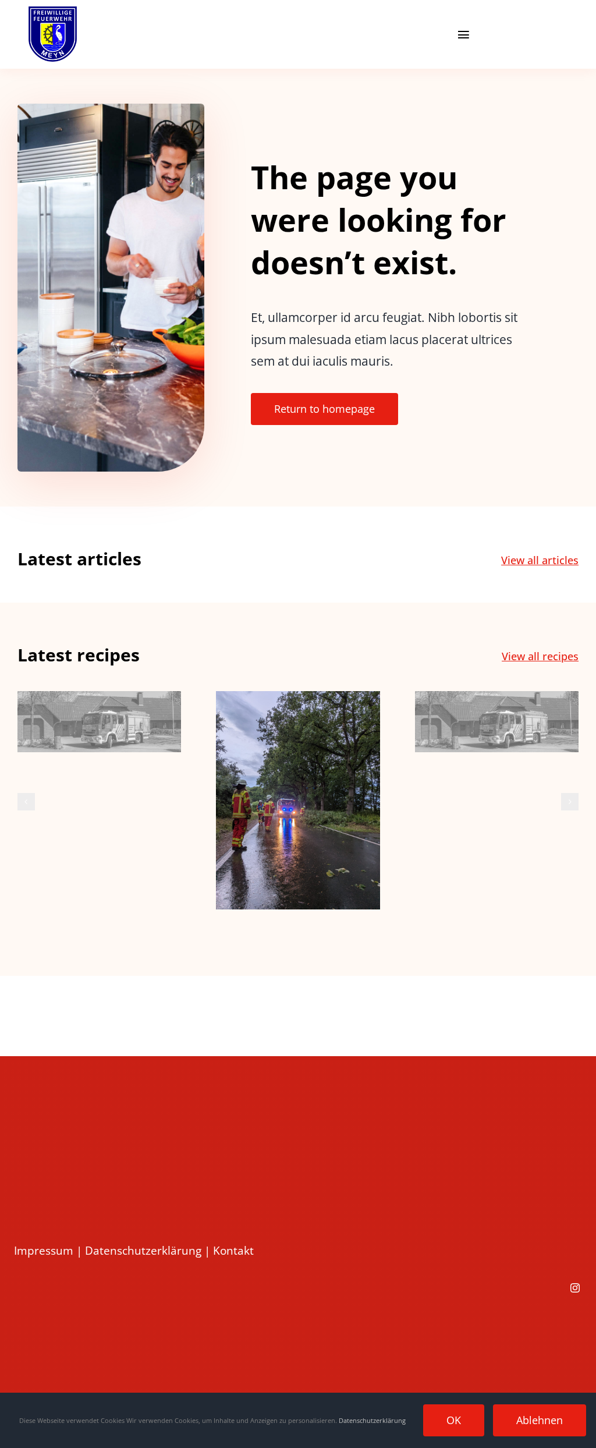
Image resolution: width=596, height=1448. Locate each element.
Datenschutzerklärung (143, 1250)
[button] (26, 801)
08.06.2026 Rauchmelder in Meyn (496, 693)
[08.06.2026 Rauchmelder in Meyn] (497, 721)
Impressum (43, 1250)
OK (453, 1420)
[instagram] (575, 1288)
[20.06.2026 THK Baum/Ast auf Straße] (297, 800)
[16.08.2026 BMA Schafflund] (99, 721)
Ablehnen (539, 1420)
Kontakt (233, 1250)
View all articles (540, 560)
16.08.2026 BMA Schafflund (99, 702)
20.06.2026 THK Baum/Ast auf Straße (298, 781)
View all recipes (540, 656)
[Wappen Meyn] (53, 11)
